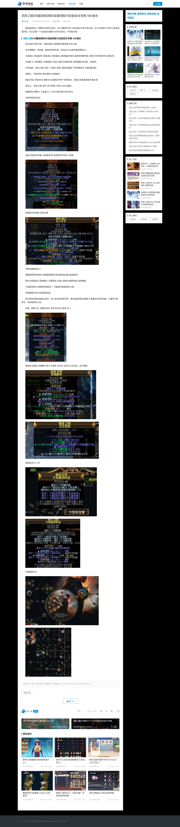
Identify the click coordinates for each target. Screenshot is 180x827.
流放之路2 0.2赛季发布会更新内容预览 (144, 132)
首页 (41, 4)
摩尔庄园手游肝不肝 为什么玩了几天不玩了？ (103, 761)
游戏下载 (50, 4)
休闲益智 (133, 219)
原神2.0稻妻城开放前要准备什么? (36, 761)
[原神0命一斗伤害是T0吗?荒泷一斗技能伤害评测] (133, 164)
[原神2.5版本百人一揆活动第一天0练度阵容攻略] (70, 780)
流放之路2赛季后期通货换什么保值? (142, 107)
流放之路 (27, 38)
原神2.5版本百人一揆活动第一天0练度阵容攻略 (70, 794)
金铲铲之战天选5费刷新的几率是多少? (70, 761)
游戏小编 (24, 21)
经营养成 (155, 219)
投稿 (158, 4)
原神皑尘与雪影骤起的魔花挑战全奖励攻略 (135, 42)
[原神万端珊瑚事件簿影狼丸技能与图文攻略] (133, 173)
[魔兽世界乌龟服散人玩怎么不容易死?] (37, 780)
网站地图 (63, 821)
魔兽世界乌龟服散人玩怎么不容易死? (36, 794)
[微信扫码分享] (101, 711)
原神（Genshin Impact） (144, 90)
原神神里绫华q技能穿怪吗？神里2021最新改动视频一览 (135, 59)
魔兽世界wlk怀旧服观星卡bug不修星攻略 (144, 142)
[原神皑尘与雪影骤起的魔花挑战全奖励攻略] (133, 192)
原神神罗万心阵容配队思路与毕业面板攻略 (152, 42)
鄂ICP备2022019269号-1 (51, 821)
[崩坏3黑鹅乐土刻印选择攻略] (103, 780)
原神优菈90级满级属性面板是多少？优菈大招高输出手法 (152, 59)
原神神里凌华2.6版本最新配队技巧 (152, 76)
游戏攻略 (72, 4)
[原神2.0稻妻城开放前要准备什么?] (37, 747)
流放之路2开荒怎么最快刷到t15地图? (143, 146)
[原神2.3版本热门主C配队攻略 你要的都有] (133, 183)
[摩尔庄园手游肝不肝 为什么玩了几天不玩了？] (103, 747)
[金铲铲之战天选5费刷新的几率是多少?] (70, 747)
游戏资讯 (61, 4)
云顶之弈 (133, 90)
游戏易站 (33, 821)
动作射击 (144, 219)
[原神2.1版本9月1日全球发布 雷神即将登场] (133, 202)
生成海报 (93, 711)
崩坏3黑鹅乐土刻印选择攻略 (101, 793)
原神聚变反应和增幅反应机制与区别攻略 (135, 76)
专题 (81, 4)
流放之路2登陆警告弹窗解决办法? (142, 150)
